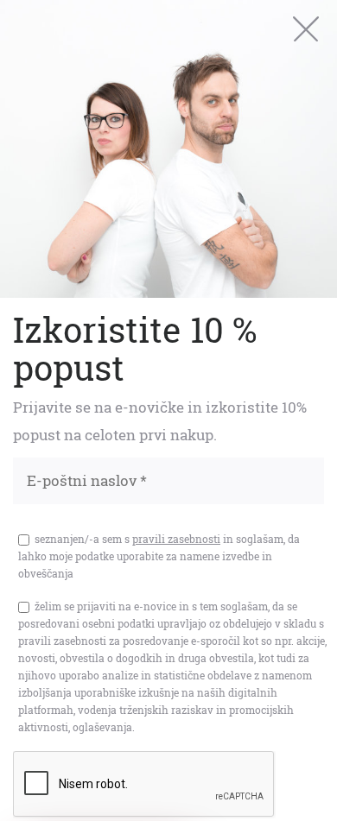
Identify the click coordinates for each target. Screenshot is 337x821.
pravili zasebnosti (176, 539)
